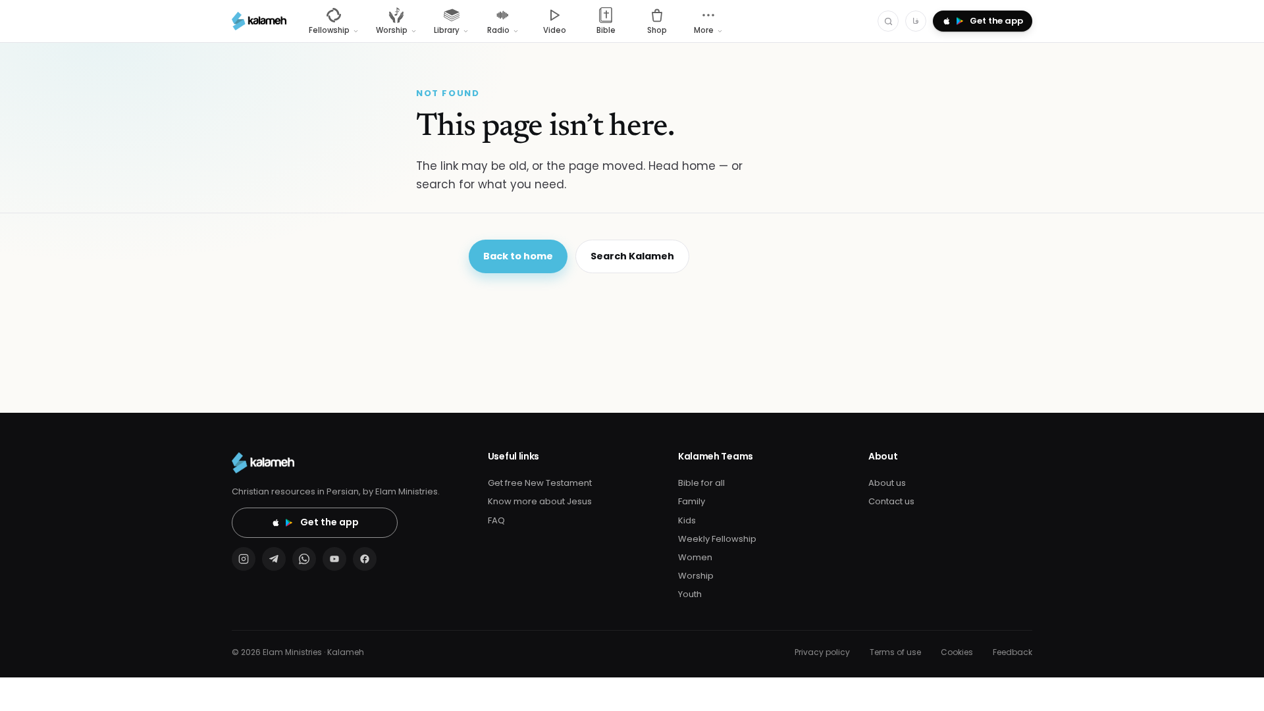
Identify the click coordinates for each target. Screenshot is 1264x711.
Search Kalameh (632, 256)
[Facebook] (365, 559)
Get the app (329, 522)
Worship (696, 575)
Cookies (957, 652)
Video (554, 30)
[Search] (888, 21)
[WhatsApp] (304, 559)
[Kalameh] (259, 21)
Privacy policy (822, 652)
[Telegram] (274, 559)
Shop (657, 30)
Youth (690, 594)
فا (915, 20)
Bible (606, 30)
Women (695, 557)
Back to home (518, 256)
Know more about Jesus (540, 501)
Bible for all (701, 483)
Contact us (891, 501)
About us (887, 483)
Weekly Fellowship (717, 539)
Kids (687, 520)
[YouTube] (334, 559)
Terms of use (895, 652)
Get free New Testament (540, 483)
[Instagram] (243, 559)
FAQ (496, 520)
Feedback (1012, 652)
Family (691, 501)
